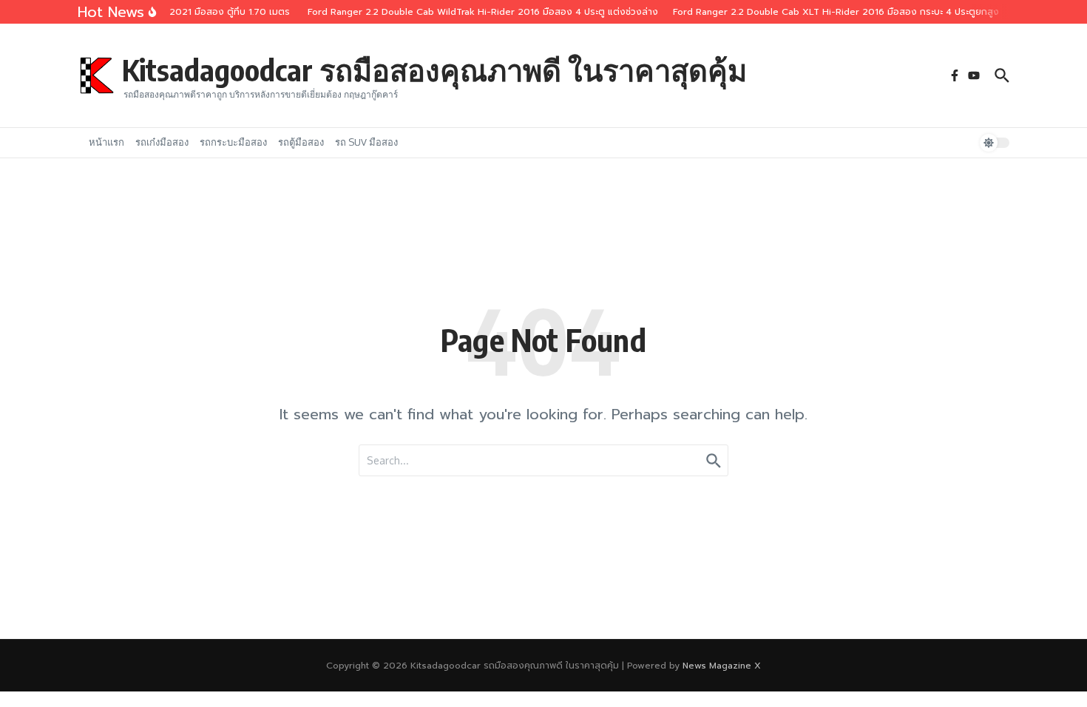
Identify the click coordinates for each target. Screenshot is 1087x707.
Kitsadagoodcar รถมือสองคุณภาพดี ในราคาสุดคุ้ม (434, 69)
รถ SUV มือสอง (366, 142)
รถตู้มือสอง (301, 142)
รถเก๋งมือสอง (162, 142)
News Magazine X (722, 665)
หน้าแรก (106, 142)
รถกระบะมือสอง (233, 142)
